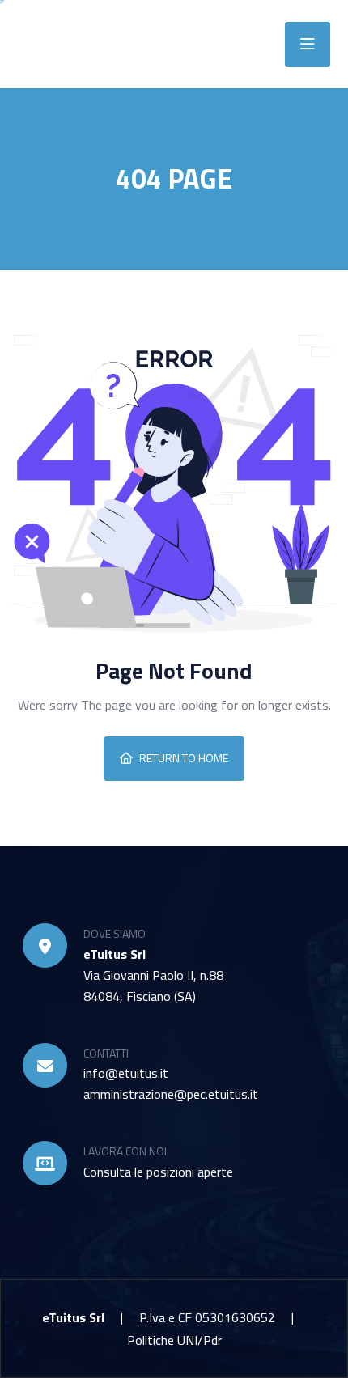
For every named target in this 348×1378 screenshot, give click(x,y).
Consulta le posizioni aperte (158, 1171)
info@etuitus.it (125, 1073)
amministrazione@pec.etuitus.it (170, 1094)
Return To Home (183, 757)
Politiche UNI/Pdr (174, 1340)
